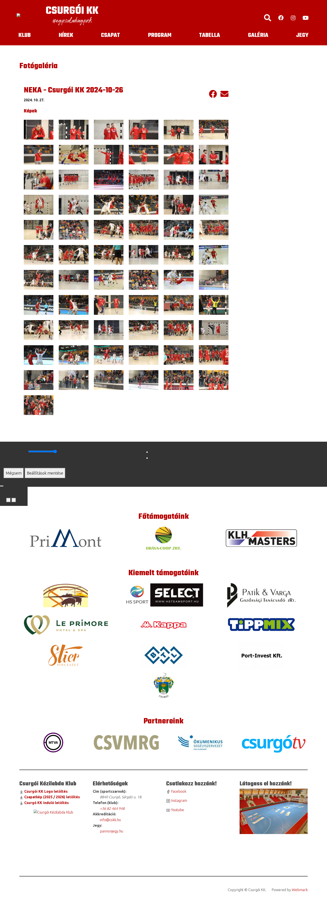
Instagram (178, 800)
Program (159, 35)
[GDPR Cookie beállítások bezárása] (2, 486)
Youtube (177, 810)
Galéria (258, 35)
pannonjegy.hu (110, 831)
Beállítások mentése (45, 473)
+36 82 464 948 (112, 808)
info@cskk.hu (110, 820)
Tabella (209, 35)
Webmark (300, 890)
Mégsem (14, 473)
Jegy (302, 35)
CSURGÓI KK (72, 11)
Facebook (178, 791)
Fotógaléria (38, 66)
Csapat (110, 35)
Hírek (66, 35)
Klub (24, 35)
